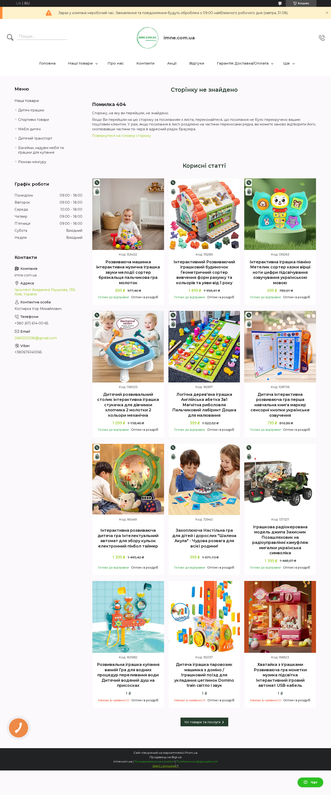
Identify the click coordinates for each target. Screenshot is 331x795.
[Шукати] (10, 37)
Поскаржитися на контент (154, 761)
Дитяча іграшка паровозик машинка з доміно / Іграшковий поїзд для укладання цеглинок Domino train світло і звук (204, 675)
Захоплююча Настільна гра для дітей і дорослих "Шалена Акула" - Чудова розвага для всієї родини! (204, 538)
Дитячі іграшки (31, 110)
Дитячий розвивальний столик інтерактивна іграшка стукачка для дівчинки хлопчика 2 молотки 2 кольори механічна (128, 405)
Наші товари (80, 63)
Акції (172, 63)
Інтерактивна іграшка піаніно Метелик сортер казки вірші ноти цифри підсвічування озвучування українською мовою (280, 272)
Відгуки (196, 63)
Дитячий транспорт (35, 138)
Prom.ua (191, 752)
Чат (314, 782)
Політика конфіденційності (197, 761)
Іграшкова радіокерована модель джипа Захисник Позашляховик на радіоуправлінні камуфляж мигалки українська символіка (280, 540)
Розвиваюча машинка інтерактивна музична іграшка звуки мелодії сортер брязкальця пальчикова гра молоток (128, 272)
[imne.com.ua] (148, 38)
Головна (47, 63)
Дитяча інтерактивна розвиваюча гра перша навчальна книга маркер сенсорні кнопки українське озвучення (280, 405)
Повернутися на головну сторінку (121, 135)
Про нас (116, 63)
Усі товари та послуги (202, 722)
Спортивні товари (33, 119)
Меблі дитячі (29, 129)
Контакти (145, 63)
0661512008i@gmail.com (36, 338)
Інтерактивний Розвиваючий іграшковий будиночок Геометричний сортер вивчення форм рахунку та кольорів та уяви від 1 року (204, 272)
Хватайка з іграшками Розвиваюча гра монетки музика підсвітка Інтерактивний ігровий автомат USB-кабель (280, 675)
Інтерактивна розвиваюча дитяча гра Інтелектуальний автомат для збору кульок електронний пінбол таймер (128, 538)
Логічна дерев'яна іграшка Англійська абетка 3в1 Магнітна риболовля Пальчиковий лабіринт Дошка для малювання (204, 405)
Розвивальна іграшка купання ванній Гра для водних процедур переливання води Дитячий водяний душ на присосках (128, 675)
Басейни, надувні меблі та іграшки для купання (41, 150)
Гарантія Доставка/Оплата (242, 63)
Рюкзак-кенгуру (32, 162)
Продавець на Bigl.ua (165, 757)
